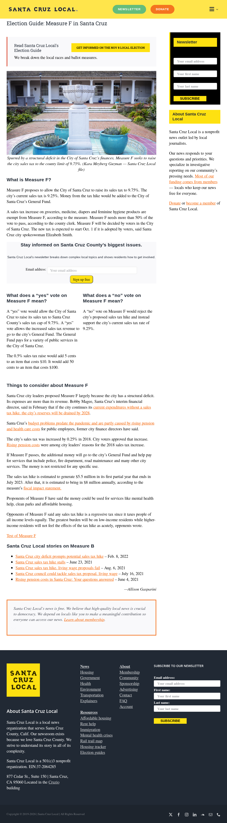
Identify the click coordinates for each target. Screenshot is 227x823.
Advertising (128, 689)
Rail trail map (91, 740)
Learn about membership (84, 619)
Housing (87, 672)
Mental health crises (96, 735)
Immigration (90, 729)
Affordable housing (95, 718)
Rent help (88, 723)
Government (90, 677)
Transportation (92, 695)
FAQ (123, 700)
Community (129, 677)
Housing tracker (93, 746)
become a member (201, 203)
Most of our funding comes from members (193, 178)
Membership (129, 672)
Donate (175, 203)
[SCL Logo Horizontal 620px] (43, 9)
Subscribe (190, 98)
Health (85, 683)
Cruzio (54, 782)
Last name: (181, 80)
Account (126, 706)
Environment (90, 689)
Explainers (88, 700)
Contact (125, 695)
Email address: (36, 269)
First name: (182, 67)
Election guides (92, 752)
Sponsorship (129, 683)
